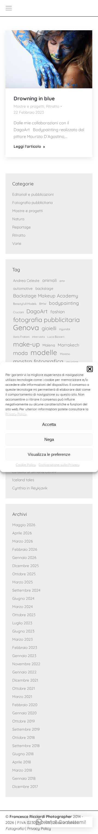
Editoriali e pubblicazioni (33, 194)
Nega (49, 439)
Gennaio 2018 (24, 778)
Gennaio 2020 (24, 712)
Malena (48, 345)
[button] (90, 369)
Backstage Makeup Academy (45, 296)
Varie (16, 243)
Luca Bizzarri (55, 337)
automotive (23, 288)
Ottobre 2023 (23, 614)
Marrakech (68, 345)
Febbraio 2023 (24, 647)
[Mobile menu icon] (8, 8)
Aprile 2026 (22, 533)
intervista (38, 337)
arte (62, 281)
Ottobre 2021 (23, 688)
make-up (26, 344)
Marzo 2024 (22, 606)
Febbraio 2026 (24, 549)
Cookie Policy (26, 464)
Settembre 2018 (26, 745)
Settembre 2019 (26, 729)
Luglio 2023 (22, 623)
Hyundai (64, 329)
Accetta (49, 424)
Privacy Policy (15, 414)
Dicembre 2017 (25, 786)
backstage (44, 288)
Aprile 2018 (21, 762)
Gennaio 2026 (24, 557)
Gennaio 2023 (24, 655)
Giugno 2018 (23, 753)
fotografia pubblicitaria (46, 319)
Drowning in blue (34, 98)
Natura (18, 218)
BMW (42, 304)
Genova (26, 327)
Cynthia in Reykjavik (29, 488)
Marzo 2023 (22, 639)
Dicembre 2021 (25, 680)
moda (20, 353)
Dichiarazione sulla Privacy (59, 464)
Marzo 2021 (22, 696)
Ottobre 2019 (23, 721)
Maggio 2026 (23, 524)
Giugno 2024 (23, 598)
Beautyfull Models (24, 304)
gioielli (49, 328)
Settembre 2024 (26, 590)
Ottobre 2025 (24, 573)
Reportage (21, 227)
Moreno (65, 354)
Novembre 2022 (26, 663)
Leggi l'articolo (27, 146)
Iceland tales (23, 479)
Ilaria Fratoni (21, 337)
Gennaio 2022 (24, 672)
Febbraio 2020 (24, 704)
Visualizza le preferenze (49, 454)
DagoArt (37, 311)
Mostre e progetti (29, 106)
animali (49, 280)
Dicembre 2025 (25, 565)
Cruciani (18, 312)
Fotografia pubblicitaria (32, 202)
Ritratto (52, 106)
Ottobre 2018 (23, 737)
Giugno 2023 (23, 631)
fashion (57, 311)
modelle (43, 352)
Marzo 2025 (22, 582)
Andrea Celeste (26, 280)
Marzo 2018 (22, 770)
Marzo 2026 (22, 541)
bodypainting (64, 303)
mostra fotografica (38, 361)
